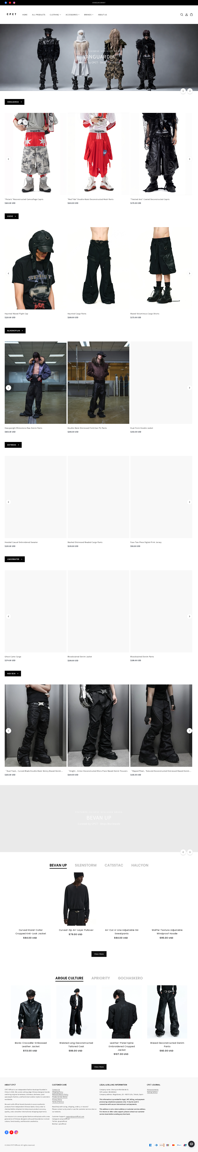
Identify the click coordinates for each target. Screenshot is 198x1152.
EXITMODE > (13, 445)
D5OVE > (11, 216)
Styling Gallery (152, 1092)
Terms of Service (58, 1102)
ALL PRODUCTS (38, 14)
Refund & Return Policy (60, 1094)
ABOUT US (102, 14)
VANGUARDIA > (14, 102)
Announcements (152, 1089)
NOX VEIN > (12, 673)
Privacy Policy (57, 1099)
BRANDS (87, 14)
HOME (24, 14)
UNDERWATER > (14, 559)
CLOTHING (54, 14)
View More (99, 954)
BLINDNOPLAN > (15, 330)
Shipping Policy (57, 1092)
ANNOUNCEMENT (98, 2)
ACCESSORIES (72, 14)
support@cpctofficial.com (75, 1116)
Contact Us (56, 1089)
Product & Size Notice (59, 1097)
